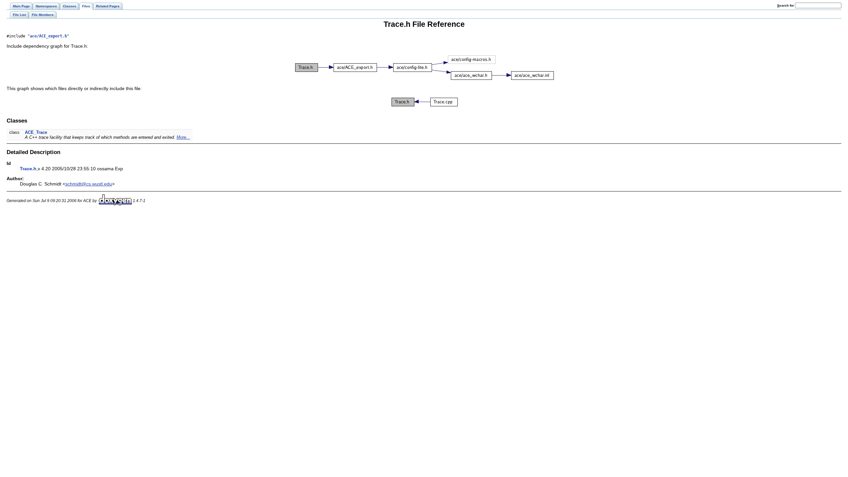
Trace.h (28, 168)
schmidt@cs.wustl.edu (88, 183)
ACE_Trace (36, 132)
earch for (786, 5)
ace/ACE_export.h (48, 36)
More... (183, 137)
